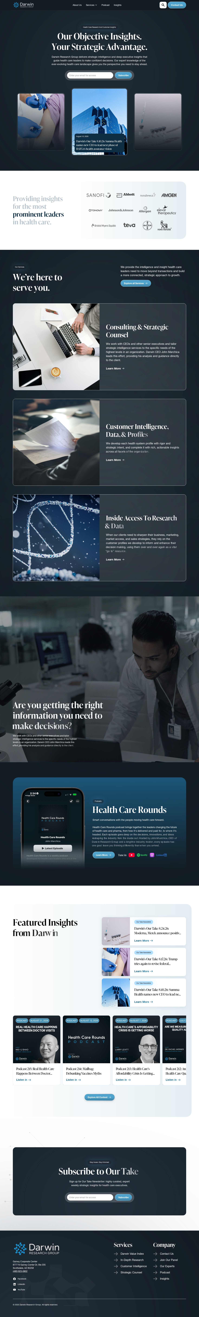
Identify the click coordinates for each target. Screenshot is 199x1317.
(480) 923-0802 (20, 1271)
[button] (91, 5)
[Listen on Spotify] (142, 855)
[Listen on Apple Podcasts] (152, 855)
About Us (77, 5)
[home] (24, 5)
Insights (117, 5)
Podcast (106, 5)
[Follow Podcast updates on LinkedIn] (161, 855)
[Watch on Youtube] (132, 855)
